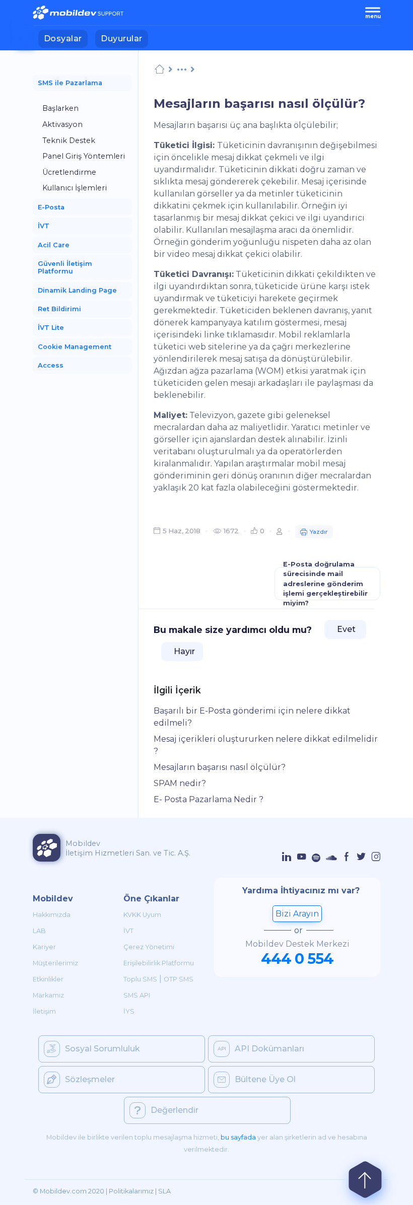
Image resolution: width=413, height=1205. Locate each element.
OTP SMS (178, 979)
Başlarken (60, 108)
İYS (128, 1011)
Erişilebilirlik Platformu (158, 963)
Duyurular (124, 38)
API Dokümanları (269, 1048)
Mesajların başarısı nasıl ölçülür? (220, 767)
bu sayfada (238, 1137)
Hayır (183, 651)
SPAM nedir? (180, 783)
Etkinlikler (48, 979)
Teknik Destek (68, 140)
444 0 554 (297, 958)
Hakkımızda (52, 914)
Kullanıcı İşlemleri (74, 187)
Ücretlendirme (69, 172)
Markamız (48, 995)
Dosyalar (66, 38)
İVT (128, 931)
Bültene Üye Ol (265, 1079)
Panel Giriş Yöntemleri (83, 156)
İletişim (44, 1011)
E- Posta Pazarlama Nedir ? (208, 799)
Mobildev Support (159, 69)
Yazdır (319, 531)
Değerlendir (174, 1110)
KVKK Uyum (142, 914)
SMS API (136, 995)
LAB (39, 931)
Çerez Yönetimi (148, 947)
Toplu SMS (140, 979)
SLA (164, 1191)
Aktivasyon (62, 124)
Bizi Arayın (297, 913)
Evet (345, 629)
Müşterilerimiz (55, 963)
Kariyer (44, 947)
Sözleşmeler (90, 1079)
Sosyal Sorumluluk (102, 1048)
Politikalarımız (131, 1191)
